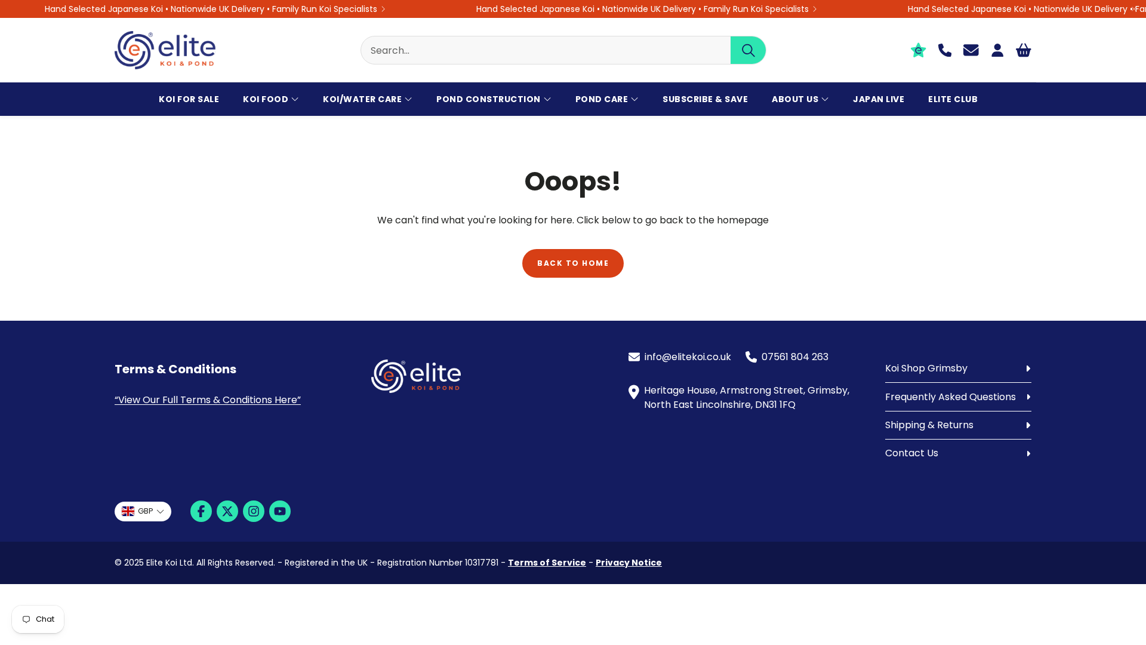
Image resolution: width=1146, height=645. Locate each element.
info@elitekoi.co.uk (688, 357)
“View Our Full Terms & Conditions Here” (208, 400)
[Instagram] (253, 511)
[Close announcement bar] (1134, 9)
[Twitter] (227, 511)
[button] (563, 50)
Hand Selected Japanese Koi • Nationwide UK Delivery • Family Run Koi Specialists (211, 9)
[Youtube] (280, 511)
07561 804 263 (795, 357)
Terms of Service (547, 563)
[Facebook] (201, 511)
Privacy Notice (629, 563)
